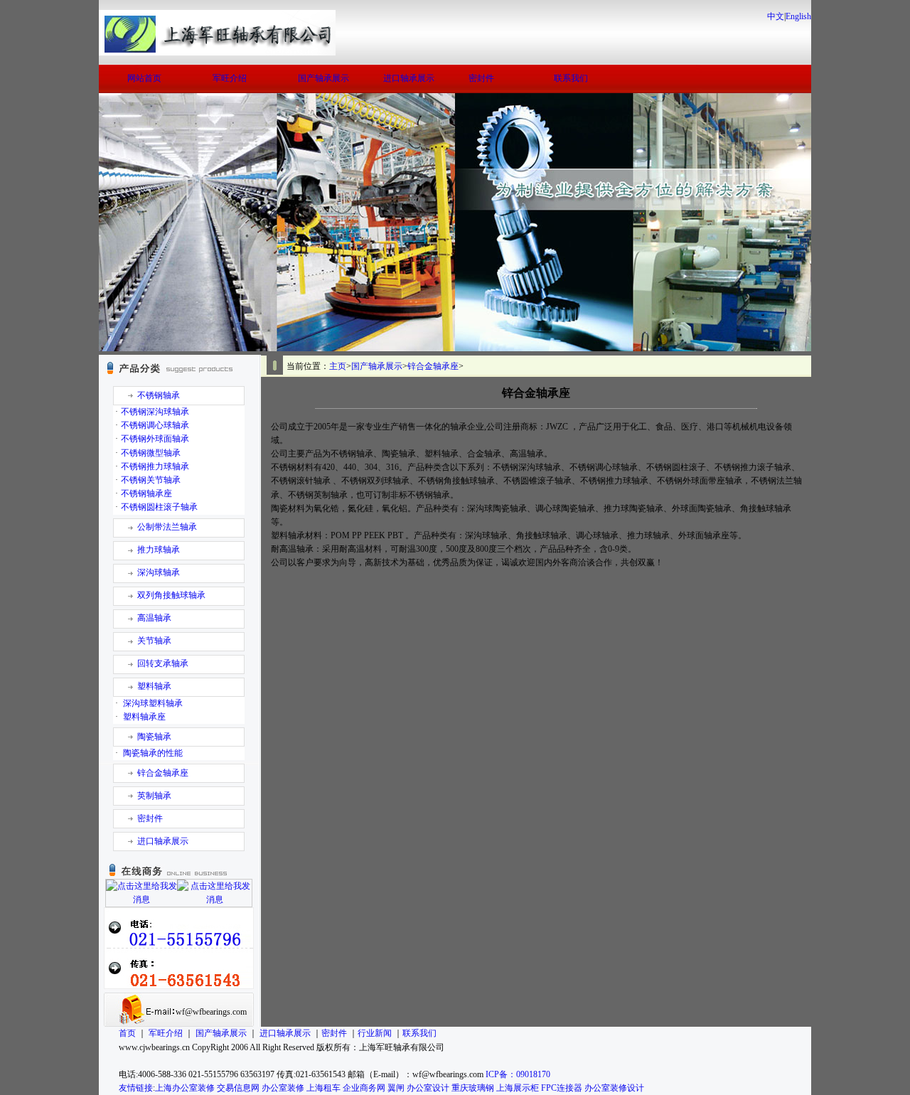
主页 (337, 366)
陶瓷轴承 (154, 737)
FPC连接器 (561, 1088)
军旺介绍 (230, 78)
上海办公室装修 (185, 1088)
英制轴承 (154, 796)
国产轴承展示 (323, 78)
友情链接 (136, 1088)
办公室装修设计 (614, 1088)
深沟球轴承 (158, 572)
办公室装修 (283, 1088)
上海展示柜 (517, 1088)
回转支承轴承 (162, 663)
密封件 (481, 78)
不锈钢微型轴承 (151, 453)
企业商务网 (364, 1088)
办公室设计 (428, 1088)
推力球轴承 (158, 550)
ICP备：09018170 (518, 1074)
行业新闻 (375, 1033)
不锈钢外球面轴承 (155, 439)
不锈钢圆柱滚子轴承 (159, 507)
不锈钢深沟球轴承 (155, 412)
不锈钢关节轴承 (151, 480)
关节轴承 (154, 641)
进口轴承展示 (408, 78)
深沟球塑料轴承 (153, 703)
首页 (127, 1033)
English (798, 16)
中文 (775, 16)
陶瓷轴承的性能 (153, 753)
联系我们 (571, 78)
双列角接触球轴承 (171, 595)
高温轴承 (154, 618)
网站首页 (144, 78)
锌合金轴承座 (162, 773)
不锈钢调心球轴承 (155, 425)
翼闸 (396, 1088)
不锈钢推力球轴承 (155, 466)
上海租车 (323, 1088)
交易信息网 (238, 1088)
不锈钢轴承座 (146, 493)
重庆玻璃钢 (472, 1088)
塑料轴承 (154, 686)
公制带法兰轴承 (167, 527)
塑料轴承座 (144, 717)
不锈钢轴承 (158, 395)
